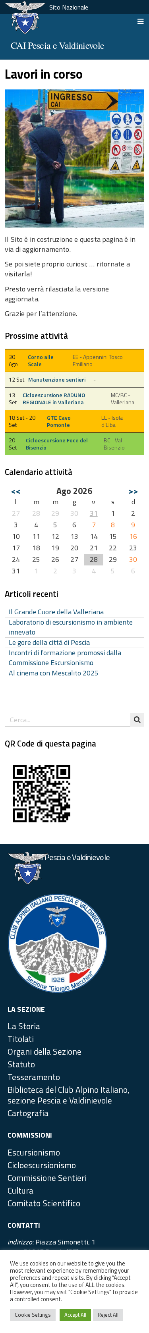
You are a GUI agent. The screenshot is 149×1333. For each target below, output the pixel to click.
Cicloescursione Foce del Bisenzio (57, 444)
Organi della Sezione (44, 1051)
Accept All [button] (75, 1315)
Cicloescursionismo (42, 1165)
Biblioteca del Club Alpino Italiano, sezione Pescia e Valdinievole (69, 1095)
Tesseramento (34, 1077)
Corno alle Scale (41, 360)
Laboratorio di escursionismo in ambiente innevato (71, 627)
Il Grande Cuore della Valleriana (56, 612)
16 (133, 536)
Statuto (21, 1064)
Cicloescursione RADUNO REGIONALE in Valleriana (54, 399)
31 (94, 513)
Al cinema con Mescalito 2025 (54, 673)
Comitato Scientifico (44, 1203)
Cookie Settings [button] (33, 1315)
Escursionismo (34, 1152)
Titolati (21, 1038)
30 (133, 559)
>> (133, 490)
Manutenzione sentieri (56, 379)
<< (16, 490)
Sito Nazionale (68, 7)
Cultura (20, 1190)
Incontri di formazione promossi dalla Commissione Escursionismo (65, 658)
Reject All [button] (108, 1315)
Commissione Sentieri (47, 1177)
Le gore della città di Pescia (49, 643)
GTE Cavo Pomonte (59, 421)
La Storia (24, 1026)
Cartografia (28, 1113)
